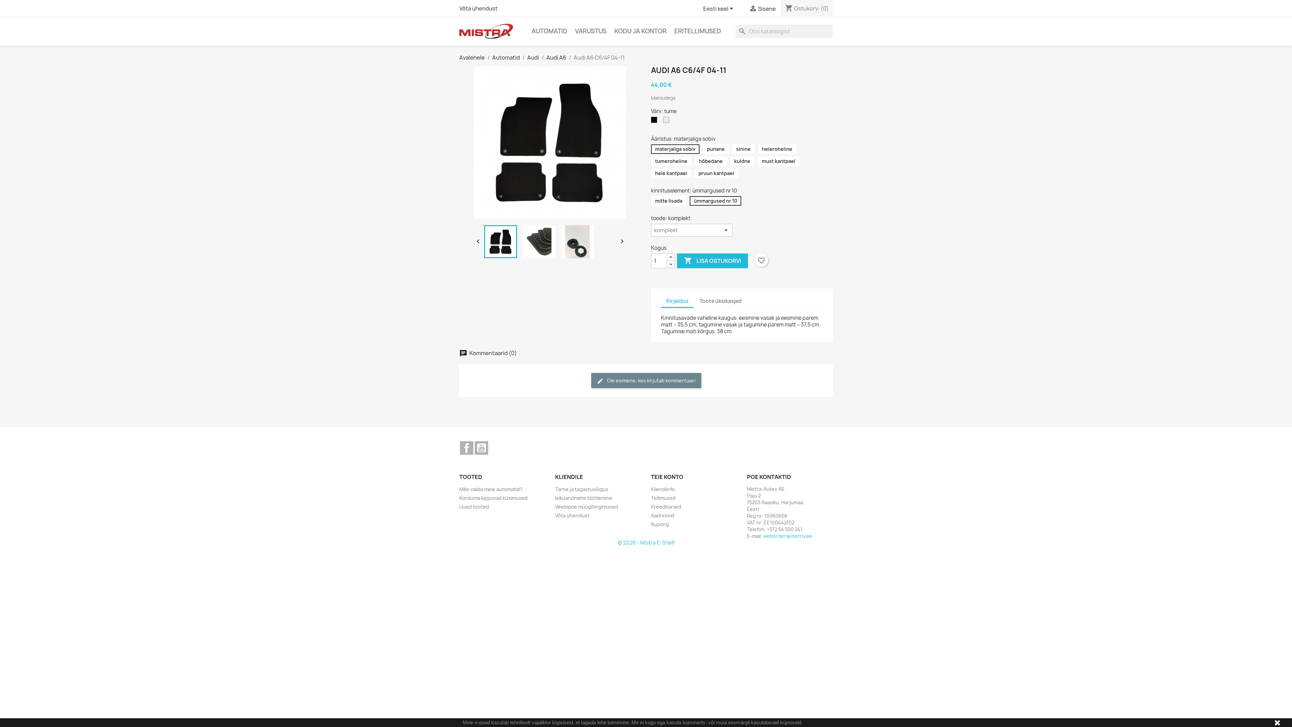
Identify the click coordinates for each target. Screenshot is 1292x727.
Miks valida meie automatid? (491, 489)
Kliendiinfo (663, 489)
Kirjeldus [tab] (677, 301)
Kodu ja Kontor (640, 31)
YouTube (481, 448)
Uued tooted (474, 507)
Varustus (591, 31)
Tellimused (663, 498)
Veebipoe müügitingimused (586, 507)
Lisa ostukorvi (712, 260)
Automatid (549, 31)
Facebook (466, 448)
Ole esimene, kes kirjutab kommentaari (646, 380)
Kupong (660, 524)
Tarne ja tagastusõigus (581, 489)
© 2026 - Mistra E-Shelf (646, 542)
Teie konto (667, 477)
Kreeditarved (666, 507)
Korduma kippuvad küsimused (493, 498)
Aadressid (662, 515)
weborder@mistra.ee (787, 536)
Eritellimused (697, 31)
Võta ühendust (478, 8)
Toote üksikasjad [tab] (720, 301)
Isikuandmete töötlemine (583, 498)
